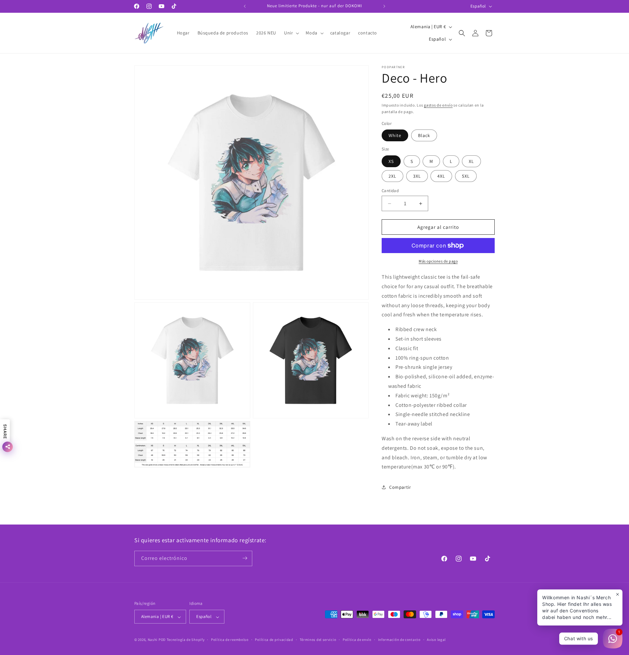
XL (471, 161)
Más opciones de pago (438, 261)
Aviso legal (436, 639)
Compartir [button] (400, 487)
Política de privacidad (274, 639)
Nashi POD (157, 640)
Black (424, 135)
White (395, 135)
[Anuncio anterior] (245, 6)
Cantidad (390, 190)
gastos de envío (438, 105)
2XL (392, 176)
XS (391, 161)
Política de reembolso (230, 639)
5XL (466, 176)
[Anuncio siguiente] (384, 6)
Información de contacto (399, 639)
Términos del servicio (318, 639)
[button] (291, 33)
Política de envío (357, 639)
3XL (417, 176)
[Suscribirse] (245, 558)
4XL (441, 176)
